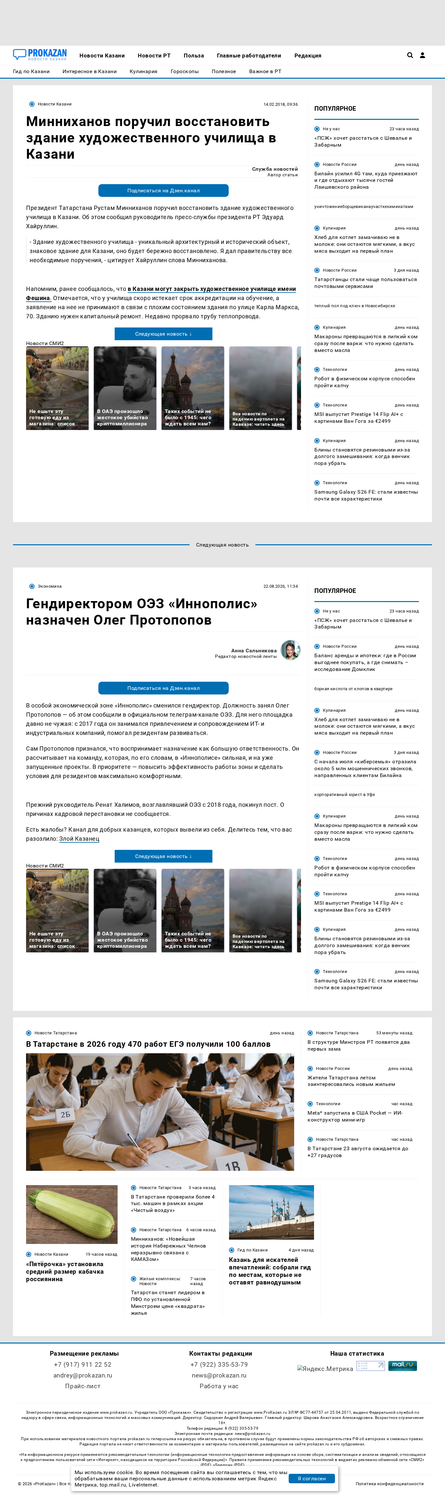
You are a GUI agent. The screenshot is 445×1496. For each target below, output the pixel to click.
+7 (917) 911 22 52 (82, 1364)
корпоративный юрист (338, 794)
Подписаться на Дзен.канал (163, 190)
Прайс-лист (82, 1386)
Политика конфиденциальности (390, 1483)
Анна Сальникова (254, 650)
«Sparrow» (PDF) (228, 1465)
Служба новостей (275, 169)
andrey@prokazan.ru (82, 1375)
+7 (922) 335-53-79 (219, 1364)
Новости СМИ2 (45, 343)
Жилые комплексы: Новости (160, 1281)
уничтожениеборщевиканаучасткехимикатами (363, 206)
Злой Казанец (79, 838)
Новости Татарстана (56, 1032)
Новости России (340, 164)
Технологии (335, 369)
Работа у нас (219, 1386)
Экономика (50, 586)
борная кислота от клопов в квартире (353, 688)
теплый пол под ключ (337, 305)
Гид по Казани (252, 1250)
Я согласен (312, 1478)
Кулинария (334, 228)
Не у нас (331, 128)
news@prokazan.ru (219, 1375)
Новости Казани (55, 104)
